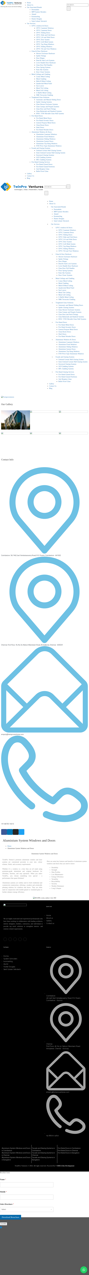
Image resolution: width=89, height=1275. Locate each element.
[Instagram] (16, 832)
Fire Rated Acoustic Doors (44, 120)
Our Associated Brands (34, 7)
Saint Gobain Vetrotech (39, 21)
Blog (28, 178)
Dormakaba (35, 10)
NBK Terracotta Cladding (44, 95)
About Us (30, 5)
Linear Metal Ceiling (43, 76)
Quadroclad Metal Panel (44, 83)
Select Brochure (7, 1204)
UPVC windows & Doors (40, 26)
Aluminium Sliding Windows (45, 139)
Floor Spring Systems (43, 67)
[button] (3, 897)
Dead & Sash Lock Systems (45, 60)
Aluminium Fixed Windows (45, 137)
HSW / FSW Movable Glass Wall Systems (50, 113)
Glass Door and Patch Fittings (46, 109)
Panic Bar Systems (42, 70)
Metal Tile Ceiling (42, 88)
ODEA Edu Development (65, 1166)
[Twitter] (21, 832)
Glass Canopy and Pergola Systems (47, 107)
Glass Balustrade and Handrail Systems (49, 111)
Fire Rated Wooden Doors (44, 130)
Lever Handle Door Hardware (46, 63)
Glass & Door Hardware (39, 51)
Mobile (3, 1192)
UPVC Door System (42, 40)
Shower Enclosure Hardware (45, 53)
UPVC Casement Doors (44, 30)
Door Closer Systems (43, 72)
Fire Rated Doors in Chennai (68, 1150)
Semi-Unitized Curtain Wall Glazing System (50, 153)
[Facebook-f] (4, 832)
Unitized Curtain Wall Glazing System (48, 150)
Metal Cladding (41, 79)
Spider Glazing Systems (44, 102)
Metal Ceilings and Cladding (41, 74)
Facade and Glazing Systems (41, 148)
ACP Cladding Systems (43, 157)
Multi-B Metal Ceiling (43, 81)
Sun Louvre (40, 86)
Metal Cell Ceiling (42, 90)
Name (3, 1179)
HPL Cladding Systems (43, 160)
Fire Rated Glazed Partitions (45, 167)
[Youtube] (25, 939)
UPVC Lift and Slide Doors (45, 37)
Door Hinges (40, 58)
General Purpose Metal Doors (46, 123)
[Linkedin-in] (10, 832)
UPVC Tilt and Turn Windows (46, 49)
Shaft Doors (40, 127)
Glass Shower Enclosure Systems (47, 104)
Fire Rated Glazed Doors (44, 164)
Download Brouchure (10, 1217)
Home (29, 3)
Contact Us (30, 176)
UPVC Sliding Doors (43, 33)
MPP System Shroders (39, 12)
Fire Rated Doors (37, 116)
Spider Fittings (41, 56)
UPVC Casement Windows (45, 28)
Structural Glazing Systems (45, 155)
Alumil (34, 14)
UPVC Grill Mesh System (44, 42)
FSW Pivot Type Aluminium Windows (49, 146)
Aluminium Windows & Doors (42, 132)
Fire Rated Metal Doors (44, 118)
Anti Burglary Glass (42, 169)
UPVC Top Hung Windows (45, 44)
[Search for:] (77, 5)
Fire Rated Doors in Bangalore (68, 1153)
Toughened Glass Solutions (40, 97)
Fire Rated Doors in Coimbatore (69, 1148)
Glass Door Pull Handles (44, 65)
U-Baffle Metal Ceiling (43, 93)
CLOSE (3, 1224)
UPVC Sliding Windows (44, 46)
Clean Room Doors (42, 125)
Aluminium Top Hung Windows (46, 143)
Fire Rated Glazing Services (41, 162)
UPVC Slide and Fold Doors (45, 35)
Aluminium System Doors (44, 141)
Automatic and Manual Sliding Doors (48, 100)
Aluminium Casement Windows (46, 134)
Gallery (29, 173)
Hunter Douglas (37, 19)
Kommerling (36, 16)
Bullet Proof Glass (42, 171)
